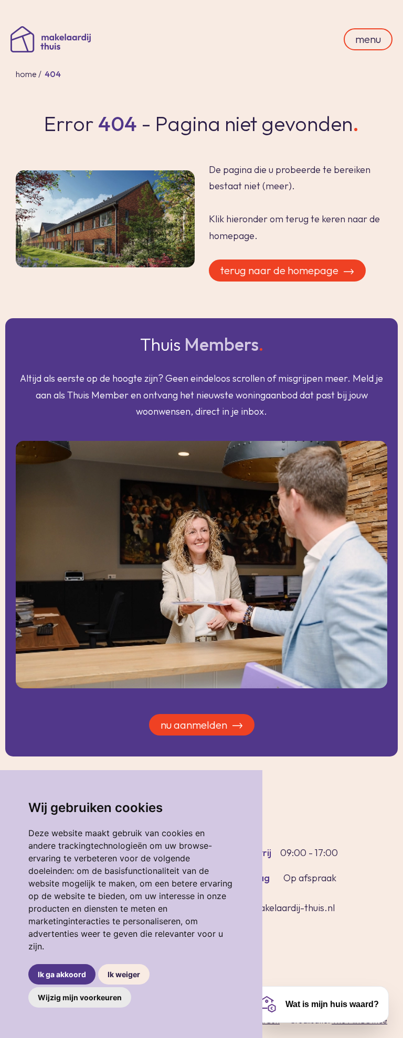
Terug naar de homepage (279, 270)
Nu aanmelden (194, 724)
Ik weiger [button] (124, 974)
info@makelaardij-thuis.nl (282, 908)
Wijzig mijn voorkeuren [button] (80, 997)
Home (26, 74)
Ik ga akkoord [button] (62, 974)
